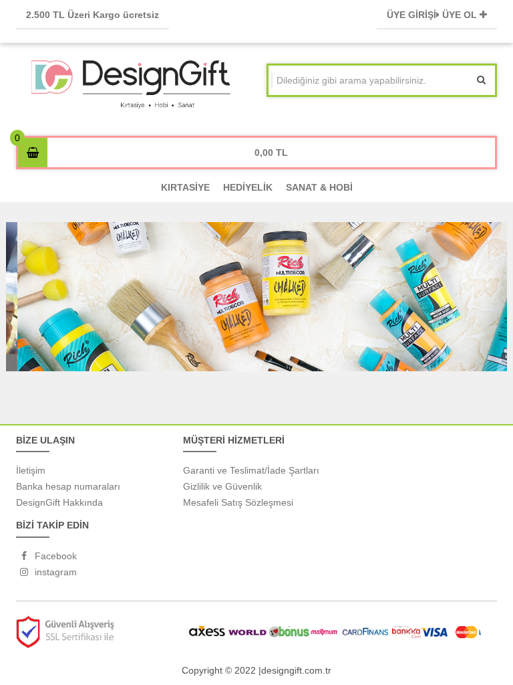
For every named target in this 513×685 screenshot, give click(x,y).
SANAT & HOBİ (319, 187)
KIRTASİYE (185, 187)
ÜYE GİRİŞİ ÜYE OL (433, 14)
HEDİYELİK (248, 187)
